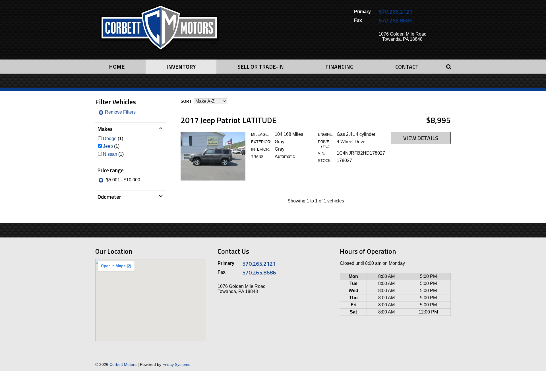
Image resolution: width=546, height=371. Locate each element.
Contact (407, 66)
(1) (113, 138)
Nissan (110, 154)
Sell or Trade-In (260, 66)
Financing (339, 66)
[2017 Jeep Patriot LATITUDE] (213, 179)
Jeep (108, 146)
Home (117, 66)
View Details (420, 138)
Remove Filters (120, 112)
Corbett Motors (122, 364)
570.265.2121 (395, 11)
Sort (186, 101)
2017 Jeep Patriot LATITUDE (228, 120)
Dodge (110, 138)
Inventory (181, 66)
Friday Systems (176, 364)
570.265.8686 (395, 20)
